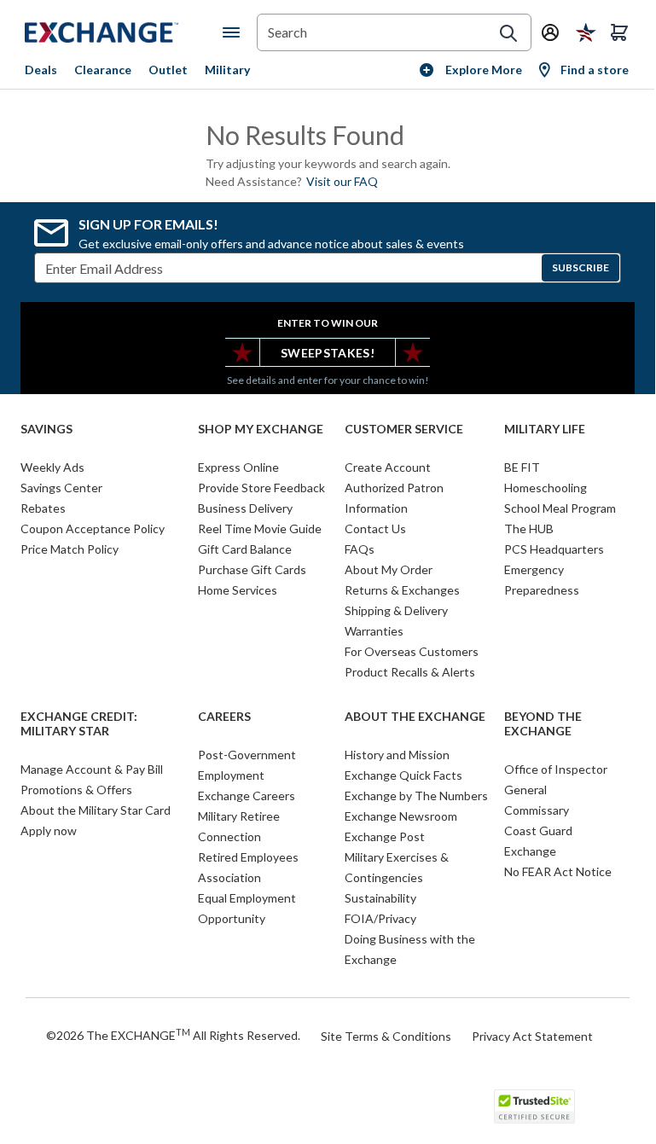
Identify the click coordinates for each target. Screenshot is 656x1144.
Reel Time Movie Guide (260, 528)
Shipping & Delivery (396, 610)
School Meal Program (560, 508)
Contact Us (375, 528)
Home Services (237, 590)
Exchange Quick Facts (403, 775)
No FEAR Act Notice (558, 871)
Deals (41, 69)
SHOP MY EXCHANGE (260, 429)
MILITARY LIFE (544, 429)
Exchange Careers (246, 795)
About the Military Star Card (95, 810)
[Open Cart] (619, 32)
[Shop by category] (235, 32)
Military (227, 69)
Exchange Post (385, 836)
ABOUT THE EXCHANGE (415, 716)
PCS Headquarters (554, 549)
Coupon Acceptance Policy (92, 528)
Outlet (168, 69)
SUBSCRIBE (580, 267)
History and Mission (397, 754)
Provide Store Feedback (261, 487)
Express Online (238, 467)
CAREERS (224, 716)
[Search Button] (508, 33)
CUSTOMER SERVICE (404, 429)
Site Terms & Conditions (386, 1036)
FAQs (359, 549)
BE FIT (522, 467)
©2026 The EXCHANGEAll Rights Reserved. (173, 1034)
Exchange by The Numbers (416, 795)
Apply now (48, 830)
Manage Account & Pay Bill (91, 769)
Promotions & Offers (76, 789)
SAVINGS (46, 429)
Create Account (388, 467)
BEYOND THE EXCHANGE (543, 724)
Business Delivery (245, 508)
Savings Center (61, 487)
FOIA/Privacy (380, 918)
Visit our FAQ (342, 181)
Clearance (102, 69)
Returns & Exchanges (402, 590)
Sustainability (380, 898)
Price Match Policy (69, 549)
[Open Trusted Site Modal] (534, 1106)
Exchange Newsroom (401, 816)
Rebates (43, 508)
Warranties (374, 631)
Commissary (536, 810)
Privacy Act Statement (532, 1036)
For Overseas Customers (412, 651)
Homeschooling (545, 487)
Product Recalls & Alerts (410, 672)
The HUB (529, 528)
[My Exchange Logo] (124, 32)
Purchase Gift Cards (252, 569)
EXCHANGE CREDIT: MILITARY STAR (78, 724)
